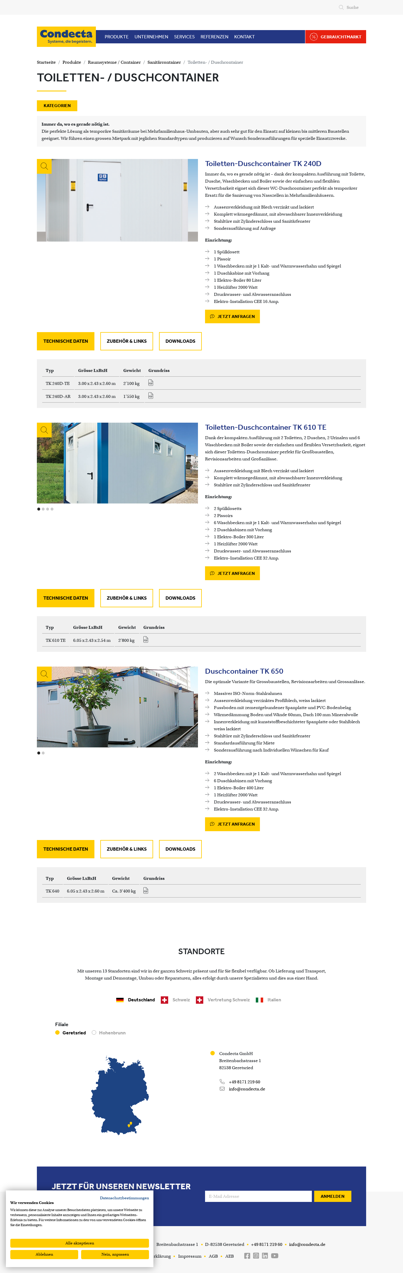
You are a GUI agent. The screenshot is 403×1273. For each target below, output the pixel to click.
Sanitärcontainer (164, 62)
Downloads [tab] (180, 341)
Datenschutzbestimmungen (124, 1197)
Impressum (190, 1256)
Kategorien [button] (57, 105)
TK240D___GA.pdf (152, 397)
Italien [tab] (274, 1000)
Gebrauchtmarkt (341, 37)
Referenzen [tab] (214, 37)
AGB (213, 1256)
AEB (229, 1256)
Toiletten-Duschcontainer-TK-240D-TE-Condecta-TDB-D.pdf (152, 384)
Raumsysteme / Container (114, 62)
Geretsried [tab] (74, 1033)
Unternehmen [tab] (151, 37)
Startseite (46, 62)
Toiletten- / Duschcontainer (215, 62)
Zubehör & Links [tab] (127, 341)
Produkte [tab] (117, 37)
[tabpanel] (201, 383)
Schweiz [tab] (181, 1000)
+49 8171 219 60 (244, 1082)
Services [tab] (184, 37)
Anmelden (333, 1196)
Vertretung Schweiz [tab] (229, 1000)
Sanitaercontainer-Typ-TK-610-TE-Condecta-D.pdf (147, 641)
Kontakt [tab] (244, 37)
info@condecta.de (246, 1089)
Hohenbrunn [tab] (112, 1033)
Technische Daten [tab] (65, 341)
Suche (353, 7)
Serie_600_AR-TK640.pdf (147, 892)
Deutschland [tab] (141, 1000)
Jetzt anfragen (236, 316)
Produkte (72, 62)
